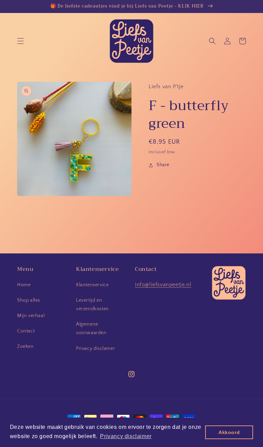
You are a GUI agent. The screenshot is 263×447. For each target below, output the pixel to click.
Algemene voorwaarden (91, 328)
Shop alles (28, 300)
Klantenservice (92, 285)
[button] (20, 41)
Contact (26, 331)
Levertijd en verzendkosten (92, 305)
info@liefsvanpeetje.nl (163, 284)
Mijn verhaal (31, 315)
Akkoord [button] (229, 432)
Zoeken (25, 346)
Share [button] (163, 165)
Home (23, 285)
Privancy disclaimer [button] (125, 436)
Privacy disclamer (95, 348)
